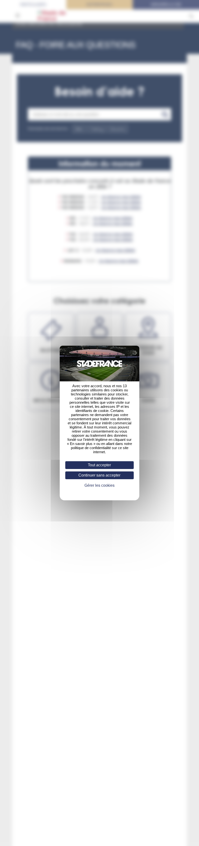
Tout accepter (99, 465)
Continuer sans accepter (99, 475)
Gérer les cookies (99, 485)
